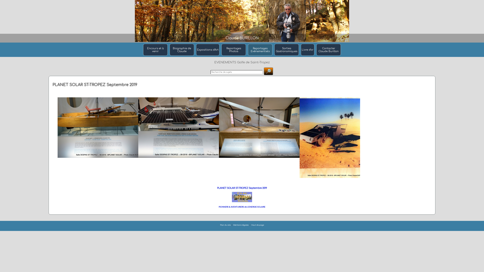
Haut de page (257, 225)
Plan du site (225, 225)
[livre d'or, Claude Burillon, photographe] (308, 44)
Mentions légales (241, 225)
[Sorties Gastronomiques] (287, 44)
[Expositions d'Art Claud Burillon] (208, 44)
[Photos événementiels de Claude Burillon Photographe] (260, 44)
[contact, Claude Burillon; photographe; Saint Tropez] (328, 44)
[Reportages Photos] (234, 44)
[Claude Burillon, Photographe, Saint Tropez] (182, 44)
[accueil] (156, 44)
